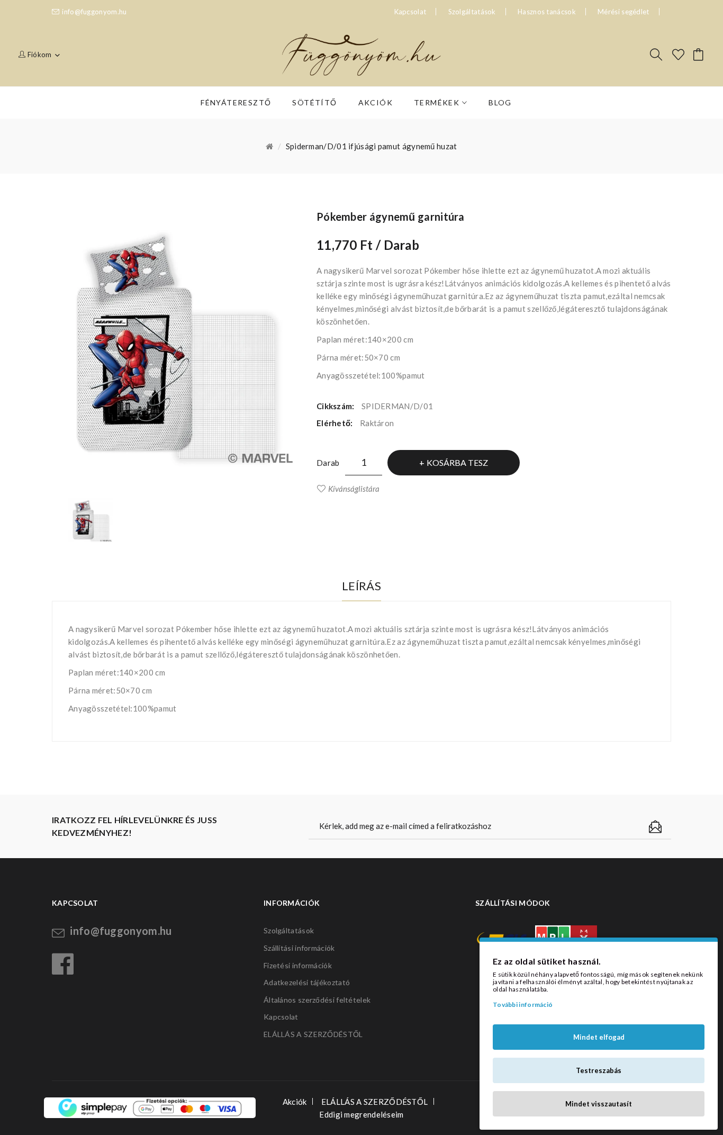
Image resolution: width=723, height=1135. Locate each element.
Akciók (295, 1101)
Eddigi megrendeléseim (361, 1114)
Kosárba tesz (457, 462)
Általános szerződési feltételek (317, 999)
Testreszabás (598, 1070)
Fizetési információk (298, 965)
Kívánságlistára (353, 488)
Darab (328, 462)
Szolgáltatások (472, 11)
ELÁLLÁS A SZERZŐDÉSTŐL (313, 1034)
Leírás (361, 586)
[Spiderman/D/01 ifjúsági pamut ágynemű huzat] (91, 521)
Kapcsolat (281, 1016)
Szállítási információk (299, 947)
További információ (523, 1004)
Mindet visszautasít (598, 1104)
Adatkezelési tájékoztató (307, 982)
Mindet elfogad (599, 1037)
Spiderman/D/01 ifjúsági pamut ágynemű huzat (371, 146)
